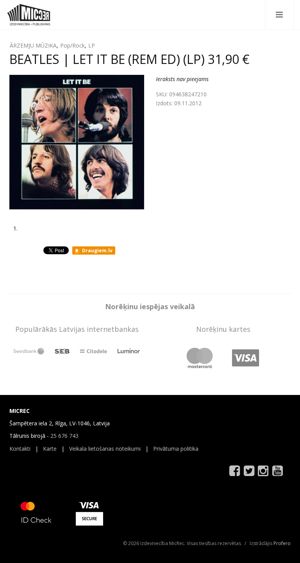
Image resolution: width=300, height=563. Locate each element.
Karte (50, 448)
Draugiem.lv (96, 250)
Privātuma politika (175, 448)
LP (91, 45)
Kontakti (19, 448)
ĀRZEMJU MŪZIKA (33, 45)
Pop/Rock (72, 45)
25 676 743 (64, 435)
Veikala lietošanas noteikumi (105, 448)
